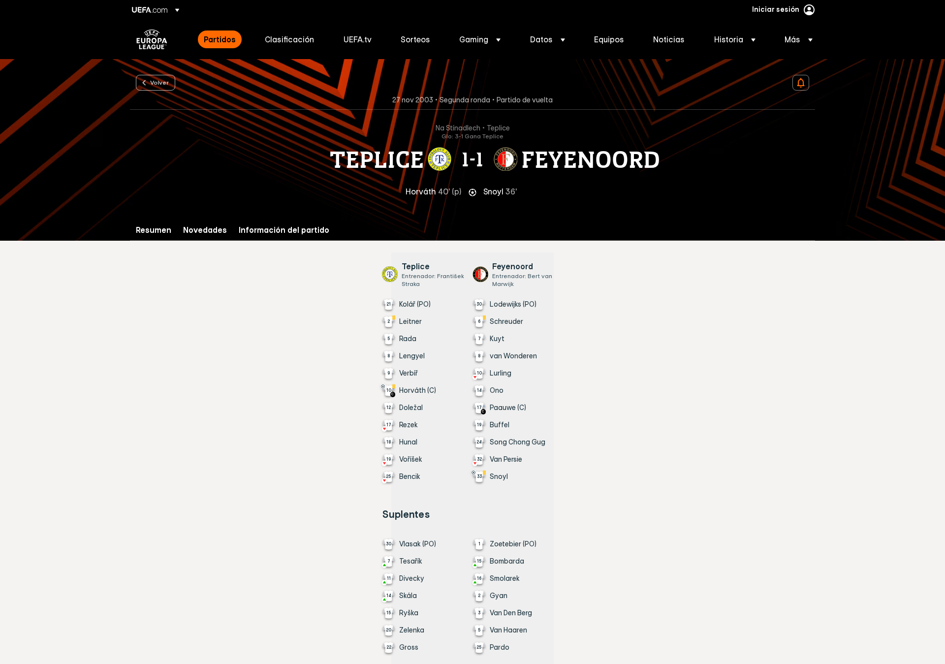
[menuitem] (222, 39)
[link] (219, 39)
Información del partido (284, 230)
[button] (480, 39)
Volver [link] (159, 82)
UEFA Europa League (152, 39)
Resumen (153, 230)
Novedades (205, 230)
